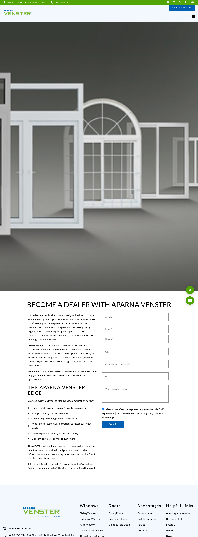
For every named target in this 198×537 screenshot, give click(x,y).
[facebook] (168, 2)
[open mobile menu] (193, 16)
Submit (113, 424)
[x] (181, 2)
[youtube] (193, 2)
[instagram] (175, 2)
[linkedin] (187, 2)
